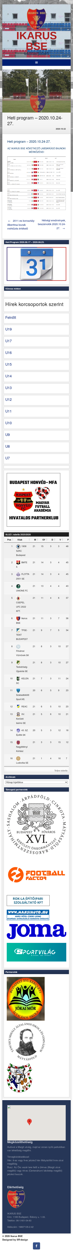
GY (43, 539)
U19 (8, 329)
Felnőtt (10, 317)
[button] (29, 1122)
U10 (8, 422)
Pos (9, 539)
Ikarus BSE (36, 41)
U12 (8, 399)
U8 (7, 446)
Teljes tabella (61, 770)
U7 (7, 457)
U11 (8, 411)
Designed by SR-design (15, 1239)
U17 (8, 340)
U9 (7, 434)
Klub (20, 539)
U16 (8, 352)
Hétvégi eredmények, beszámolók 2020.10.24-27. (52, 224)
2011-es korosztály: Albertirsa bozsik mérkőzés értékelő (21, 224)
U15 (8, 364)
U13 (8, 387)
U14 (8, 375)
